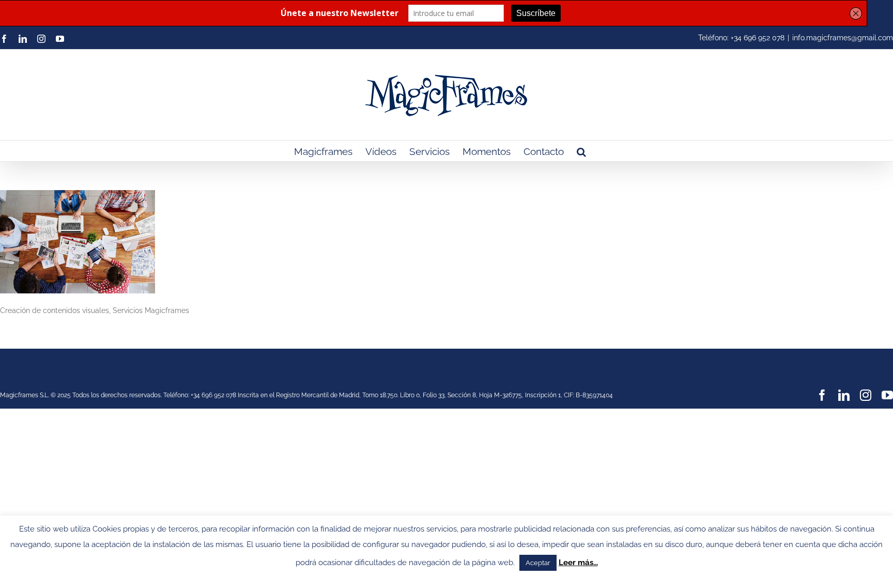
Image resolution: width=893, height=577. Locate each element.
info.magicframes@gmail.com (842, 38)
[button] (581, 151)
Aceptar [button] (538, 563)
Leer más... (578, 562)
